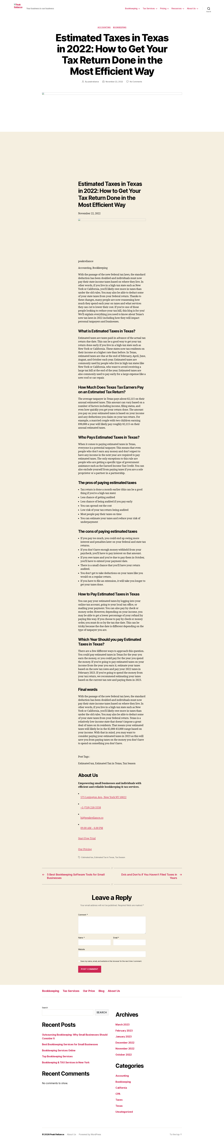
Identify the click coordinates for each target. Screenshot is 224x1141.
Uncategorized (124, 1111)
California (121, 1087)
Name (81, 938)
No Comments (136, 81)
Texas (119, 1105)
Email (116, 938)
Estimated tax (87, 857)
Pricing (163, 8)
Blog (101, 991)
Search (45, 1007)
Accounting (104, 27)
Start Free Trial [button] (87, 838)
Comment (83, 915)
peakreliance (93, 81)
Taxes (119, 1099)
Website (81, 949)
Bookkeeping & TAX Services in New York (65, 1062)
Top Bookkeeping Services (57, 1056)
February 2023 (124, 1030)
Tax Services (149, 8)
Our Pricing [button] (85, 849)
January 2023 (124, 1036)
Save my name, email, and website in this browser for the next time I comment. (111, 961)
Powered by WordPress (90, 1134)
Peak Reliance (57, 1134)
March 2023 (122, 1024)
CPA (118, 1093)
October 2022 (124, 1054)
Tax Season (120, 857)
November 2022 (125, 1048)
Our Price (89, 991)
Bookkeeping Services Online (58, 1050)
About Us (191, 8)
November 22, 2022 (114, 81)
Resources (177, 8)
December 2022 (125, 1042)
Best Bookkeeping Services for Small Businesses (70, 1044)
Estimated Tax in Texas (104, 857)
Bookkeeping (131, 8)
